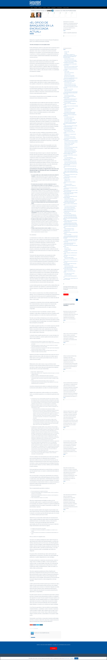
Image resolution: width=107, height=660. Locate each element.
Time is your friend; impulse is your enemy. (70, 161)
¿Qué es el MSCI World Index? (68, 269)
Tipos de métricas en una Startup (69, 95)
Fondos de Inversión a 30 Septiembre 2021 (70, 151)
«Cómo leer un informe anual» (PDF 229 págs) (37, 11)
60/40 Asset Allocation (67, 213)
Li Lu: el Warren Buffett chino (68, 157)
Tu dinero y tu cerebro (67, 74)
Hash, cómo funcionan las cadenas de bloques (71, 141)
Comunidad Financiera (66, 655)
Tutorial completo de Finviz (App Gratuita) (70, 60)
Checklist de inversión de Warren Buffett (70, 85)
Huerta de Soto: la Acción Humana (69, 75)
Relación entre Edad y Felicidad (68, 257)
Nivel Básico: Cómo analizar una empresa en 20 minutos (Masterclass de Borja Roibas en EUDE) (58, 9)
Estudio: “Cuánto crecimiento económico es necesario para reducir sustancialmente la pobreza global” (70, 172)
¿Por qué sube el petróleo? (68, 118)
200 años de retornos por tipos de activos (70, 162)
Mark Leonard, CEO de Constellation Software (71, 66)
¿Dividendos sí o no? (67, 180)
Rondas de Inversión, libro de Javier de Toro (70, 67)
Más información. (67, 658)
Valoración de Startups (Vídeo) (68, 265)
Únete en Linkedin (66, 7)
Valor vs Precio (66, 247)
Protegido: (65, 53)
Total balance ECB (67, 145)
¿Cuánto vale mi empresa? (68, 90)
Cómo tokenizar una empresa (68, 148)
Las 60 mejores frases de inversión (69, 273)
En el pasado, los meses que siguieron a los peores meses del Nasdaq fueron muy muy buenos (70, 123)
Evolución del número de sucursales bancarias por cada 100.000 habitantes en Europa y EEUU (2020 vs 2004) (70, 92)
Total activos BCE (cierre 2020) (68, 198)
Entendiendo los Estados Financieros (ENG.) (70, 200)
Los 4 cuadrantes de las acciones (69, 117)
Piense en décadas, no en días (68, 130)
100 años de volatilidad (67, 234)
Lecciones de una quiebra (68, 274)
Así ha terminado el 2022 (68, 82)
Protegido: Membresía (67, 249)
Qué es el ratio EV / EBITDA (68, 121)
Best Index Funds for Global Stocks (69, 76)
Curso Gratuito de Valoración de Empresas (37, 9)
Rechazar (72, 658)
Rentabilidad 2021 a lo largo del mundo (70, 134)
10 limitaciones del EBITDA (68, 184)
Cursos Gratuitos (59, 7)
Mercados (35, 7)
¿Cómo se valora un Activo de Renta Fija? (52, 11)
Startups (48, 7)
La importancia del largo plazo (68, 144)
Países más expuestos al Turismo (69, 228)
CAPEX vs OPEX (66, 71)
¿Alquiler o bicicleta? (67, 179)
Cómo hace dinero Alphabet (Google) (69, 119)
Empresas (40, 7)
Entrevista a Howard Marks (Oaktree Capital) (70, 147)
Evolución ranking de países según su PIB (70, 168)
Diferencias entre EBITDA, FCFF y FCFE (70, 84)
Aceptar (76, 658)
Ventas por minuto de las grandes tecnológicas (71, 169)
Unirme (53, 648)
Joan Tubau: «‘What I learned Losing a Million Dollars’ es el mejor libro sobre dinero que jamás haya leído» (70, 218)
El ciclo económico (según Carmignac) (69, 136)
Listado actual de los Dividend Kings (69, 207)
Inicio (32, 7)
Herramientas (53, 7)
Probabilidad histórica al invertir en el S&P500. (71, 140)
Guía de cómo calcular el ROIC (68, 89)
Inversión (44, 7)
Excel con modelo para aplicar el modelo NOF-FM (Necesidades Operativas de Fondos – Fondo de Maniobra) (70, 237)
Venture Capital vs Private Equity (69, 72)
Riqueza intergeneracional (68, 109)
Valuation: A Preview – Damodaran (69, 143)
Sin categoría (36, 628)
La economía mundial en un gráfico (69, 108)
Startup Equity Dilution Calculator (69, 58)
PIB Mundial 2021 (66, 135)
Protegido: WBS (66, 51)
